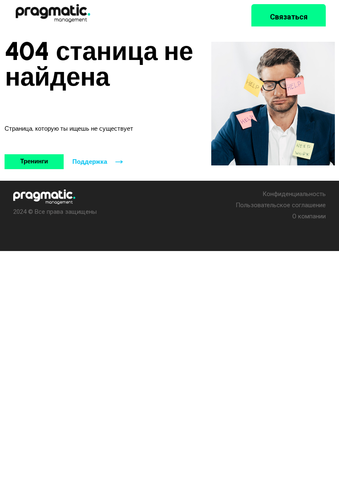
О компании (309, 216)
